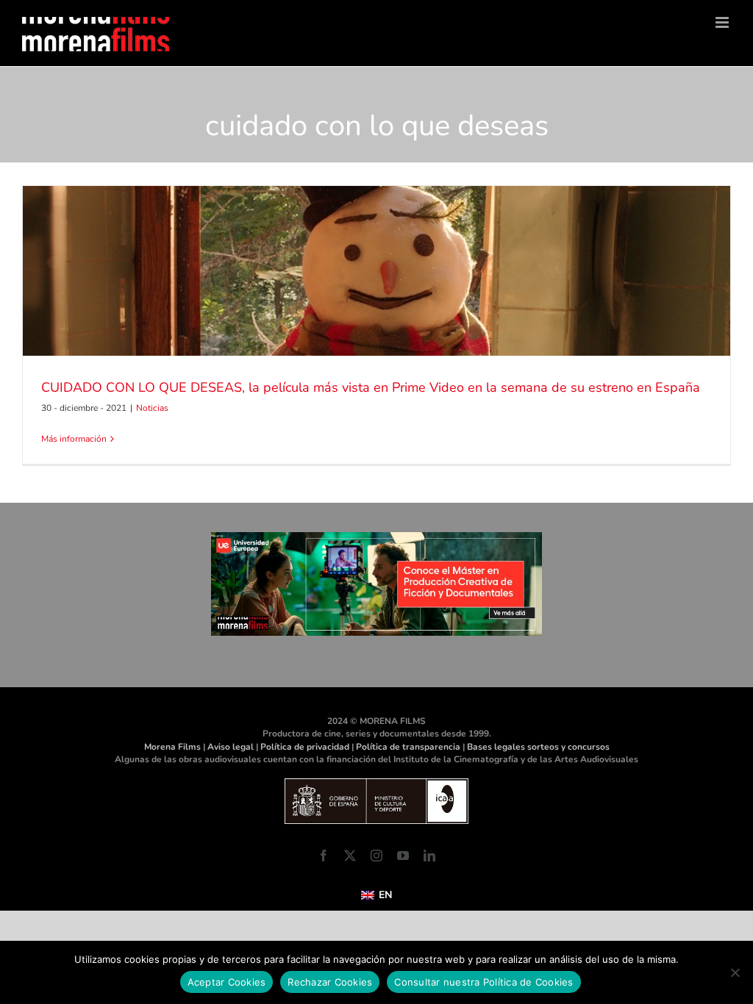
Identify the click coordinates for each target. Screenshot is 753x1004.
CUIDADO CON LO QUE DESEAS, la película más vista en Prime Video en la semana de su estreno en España (370, 387)
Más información (74, 439)
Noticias (152, 408)
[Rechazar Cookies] (734, 972)
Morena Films (172, 747)
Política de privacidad (304, 747)
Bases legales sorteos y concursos (538, 747)
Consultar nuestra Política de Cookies (483, 982)
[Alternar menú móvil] (723, 22)
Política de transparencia (408, 747)
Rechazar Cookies (330, 982)
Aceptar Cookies (227, 982)
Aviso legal (230, 747)
